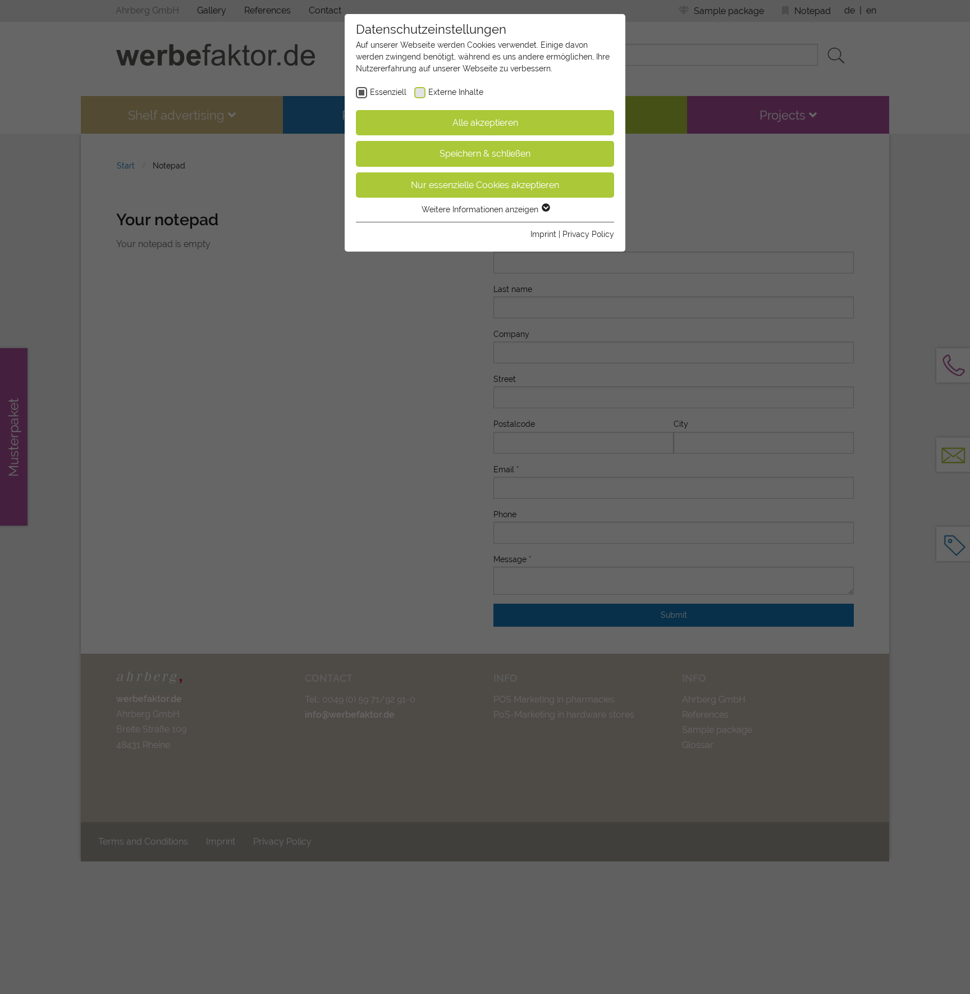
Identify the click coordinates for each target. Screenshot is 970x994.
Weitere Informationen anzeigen (481, 209)
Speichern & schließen (485, 153)
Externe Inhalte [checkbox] (455, 92)
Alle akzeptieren (485, 122)
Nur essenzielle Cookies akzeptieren (485, 185)
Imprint (543, 234)
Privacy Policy (588, 234)
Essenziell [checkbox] (388, 92)
